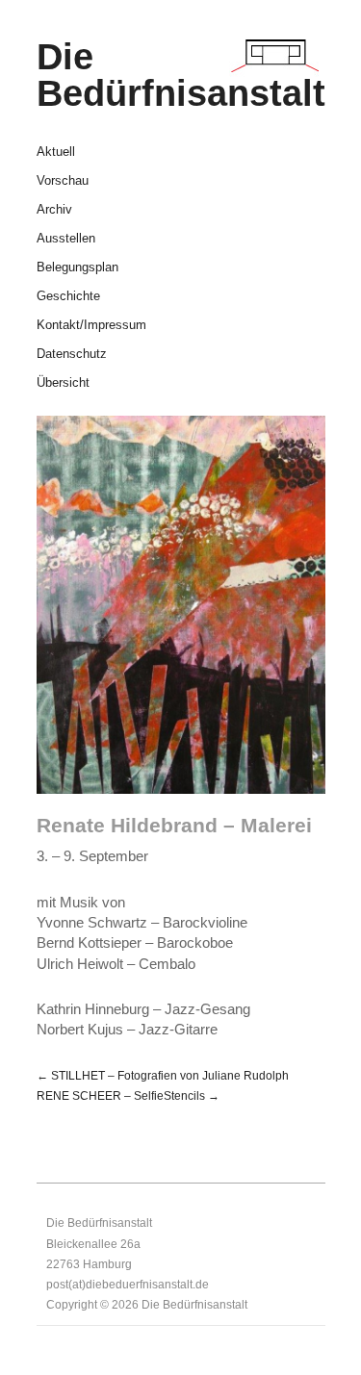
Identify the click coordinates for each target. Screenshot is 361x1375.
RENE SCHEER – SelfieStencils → (128, 1095)
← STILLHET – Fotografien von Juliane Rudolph (163, 1075)
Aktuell (56, 152)
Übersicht (63, 383)
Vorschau (63, 181)
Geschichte (68, 297)
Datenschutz (72, 354)
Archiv (54, 210)
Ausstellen (66, 239)
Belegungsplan (77, 268)
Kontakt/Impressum (91, 325)
